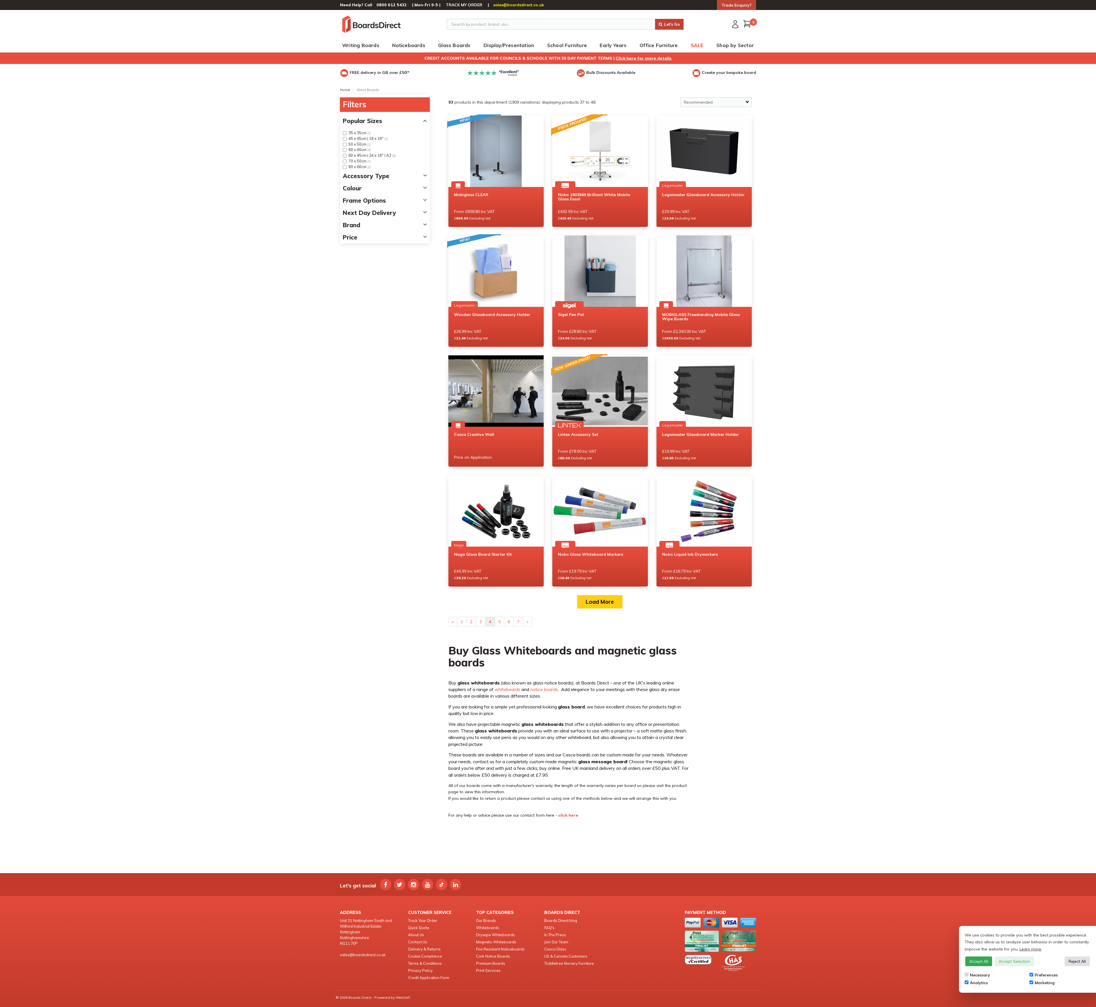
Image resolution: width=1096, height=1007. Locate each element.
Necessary (980, 975)
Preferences (1046, 975)
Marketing (1045, 982)
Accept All (978, 961)
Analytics (979, 982)
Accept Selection (1014, 961)
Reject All (1077, 961)
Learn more (1030, 949)
